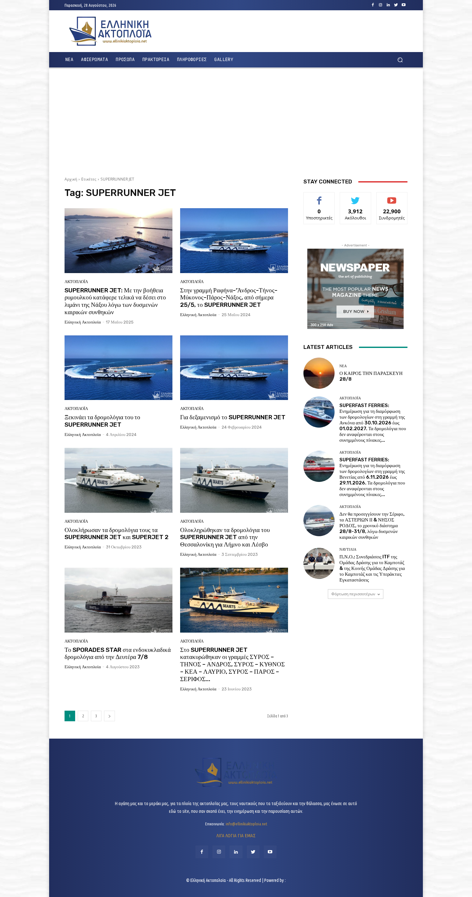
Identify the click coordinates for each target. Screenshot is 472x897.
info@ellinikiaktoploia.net (246, 824)
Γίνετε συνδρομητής (392, 199)
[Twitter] (396, 5)
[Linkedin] (388, 5)
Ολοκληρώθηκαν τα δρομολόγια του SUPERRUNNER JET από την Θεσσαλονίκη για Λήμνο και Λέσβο (225, 537)
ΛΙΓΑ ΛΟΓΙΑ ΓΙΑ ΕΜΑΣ (236, 835)
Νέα (343, 366)
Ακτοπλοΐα (76, 282)
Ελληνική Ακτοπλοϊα (83, 322)
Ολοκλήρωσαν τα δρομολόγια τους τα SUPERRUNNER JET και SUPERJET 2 (117, 533)
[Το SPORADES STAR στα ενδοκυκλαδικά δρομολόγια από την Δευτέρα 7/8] (118, 600)
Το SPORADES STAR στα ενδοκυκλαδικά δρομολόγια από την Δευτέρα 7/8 (118, 653)
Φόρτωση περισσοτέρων (353, 594)
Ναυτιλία (347, 549)
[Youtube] (403, 5)
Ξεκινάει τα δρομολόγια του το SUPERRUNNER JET (102, 420)
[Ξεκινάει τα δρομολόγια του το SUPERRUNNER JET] (118, 367)
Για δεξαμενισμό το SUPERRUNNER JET (232, 417)
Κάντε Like (319, 197)
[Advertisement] (236, 120)
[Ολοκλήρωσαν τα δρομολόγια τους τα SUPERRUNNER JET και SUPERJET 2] (118, 480)
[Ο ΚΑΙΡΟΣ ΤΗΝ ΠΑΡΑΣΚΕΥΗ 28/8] (319, 373)
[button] (399, 59)
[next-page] (109, 716)
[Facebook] (373, 5)
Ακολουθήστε (355, 197)
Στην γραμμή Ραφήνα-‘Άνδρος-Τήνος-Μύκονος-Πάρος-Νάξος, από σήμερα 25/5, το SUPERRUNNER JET (228, 298)
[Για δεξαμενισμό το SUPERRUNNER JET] (234, 367)
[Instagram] (380, 5)
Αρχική (71, 179)
